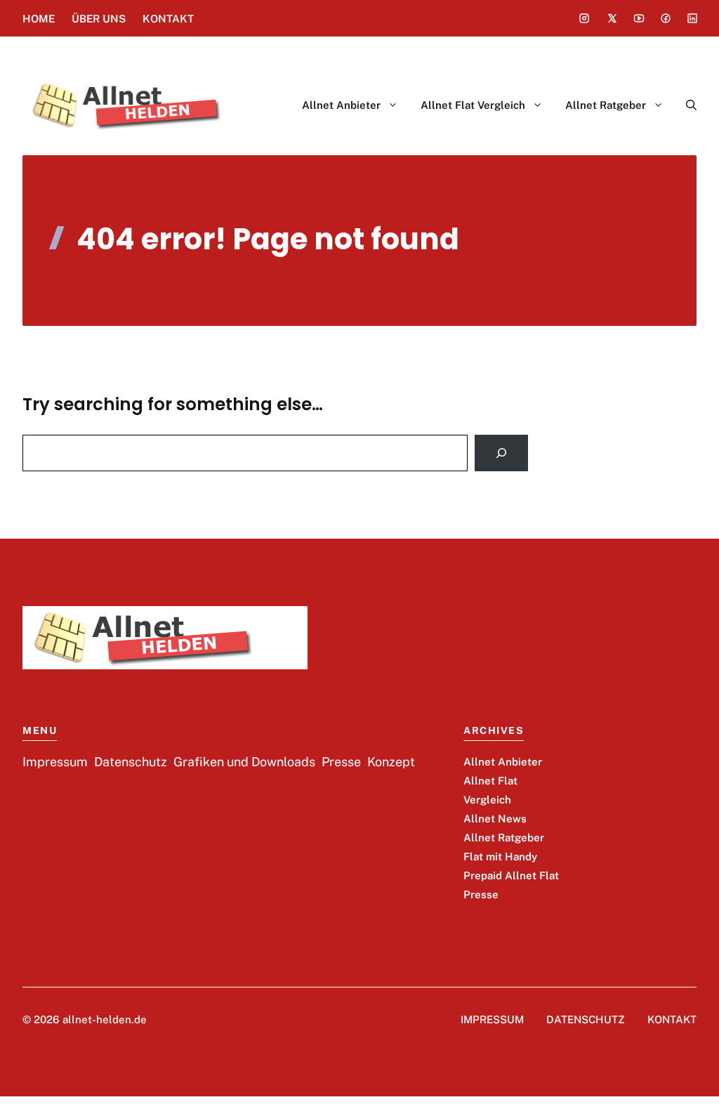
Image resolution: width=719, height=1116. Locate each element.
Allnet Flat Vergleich (473, 105)
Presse (481, 894)
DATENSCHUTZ (585, 1019)
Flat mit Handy (500, 856)
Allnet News (495, 819)
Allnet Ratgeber (605, 105)
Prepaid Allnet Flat (511, 875)
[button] (686, 105)
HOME (38, 19)
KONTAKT (168, 19)
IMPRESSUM (492, 1019)
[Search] (501, 453)
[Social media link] (584, 18)
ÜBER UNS (99, 19)
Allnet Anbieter (341, 105)
